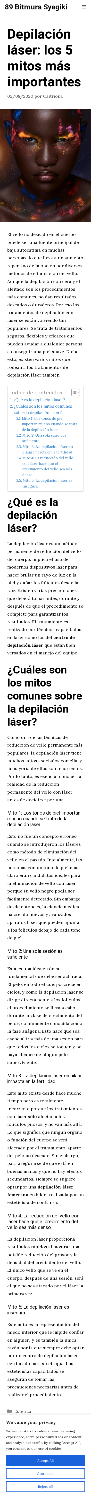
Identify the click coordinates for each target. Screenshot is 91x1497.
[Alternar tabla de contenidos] (73, 392)
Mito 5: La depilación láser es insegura (47, 483)
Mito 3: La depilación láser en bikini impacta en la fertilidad (48, 449)
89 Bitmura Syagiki (36, 7)
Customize (45, 1473)
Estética (22, 1411)
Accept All (45, 1460)
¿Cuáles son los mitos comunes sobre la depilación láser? (43, 409)
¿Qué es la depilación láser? (39, 399)
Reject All (45, 1486)
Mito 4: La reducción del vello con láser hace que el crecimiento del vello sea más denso (47, 466)
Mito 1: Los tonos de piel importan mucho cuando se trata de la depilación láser (49, 424)
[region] (45, 1456)
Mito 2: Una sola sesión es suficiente (44, 438)
